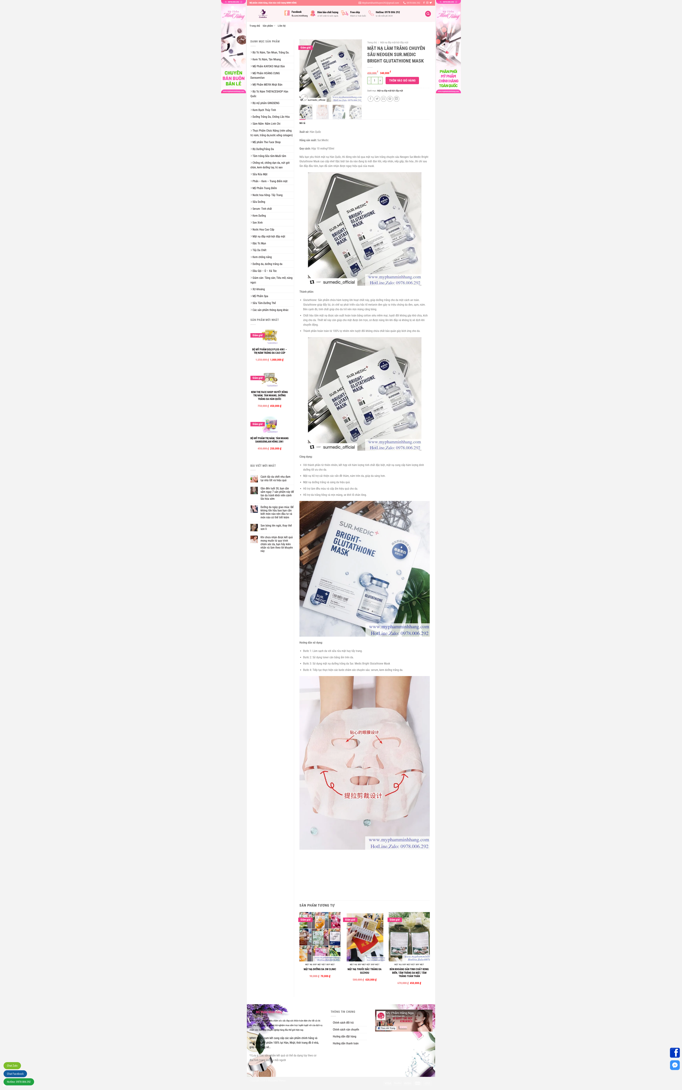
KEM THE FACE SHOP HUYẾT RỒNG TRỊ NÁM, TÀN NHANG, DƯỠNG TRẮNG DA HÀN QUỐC (269, 396)
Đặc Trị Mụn (259, 243)
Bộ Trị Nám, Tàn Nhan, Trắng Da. (271, 52)
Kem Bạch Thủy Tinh (264, 110)
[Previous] (305, 70)
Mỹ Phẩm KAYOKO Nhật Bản (269, 66)
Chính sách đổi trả (343, 1022)
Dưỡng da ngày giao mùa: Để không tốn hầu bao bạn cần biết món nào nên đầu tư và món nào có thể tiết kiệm (277, 512)
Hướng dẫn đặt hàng (344, 1036)
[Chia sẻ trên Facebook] (371, 99)
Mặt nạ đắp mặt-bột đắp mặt (269, 236)
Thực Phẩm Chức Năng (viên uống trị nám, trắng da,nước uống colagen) (271, 133)
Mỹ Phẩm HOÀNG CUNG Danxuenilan (265, 76)
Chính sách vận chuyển (346, 1029)
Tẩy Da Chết (259, 250)
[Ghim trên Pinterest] (390, 99)
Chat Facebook (15, 1073)
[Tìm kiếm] (428, 14)
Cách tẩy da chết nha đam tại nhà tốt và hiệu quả (275, 478)
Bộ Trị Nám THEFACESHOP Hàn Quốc (269, 94)
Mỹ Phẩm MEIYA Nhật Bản (267, 84)
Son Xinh (258, 222)
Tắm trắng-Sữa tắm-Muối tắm (269, 156)
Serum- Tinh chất (262, 208)
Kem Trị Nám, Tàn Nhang (267, 59)
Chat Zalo (12, 1065)
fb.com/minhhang (300, 15)
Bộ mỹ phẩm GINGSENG (266, 103)
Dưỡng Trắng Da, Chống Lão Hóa (271, 116)
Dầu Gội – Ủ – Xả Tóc (265, 271)
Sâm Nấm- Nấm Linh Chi (266, 123)
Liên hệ (282, 25)
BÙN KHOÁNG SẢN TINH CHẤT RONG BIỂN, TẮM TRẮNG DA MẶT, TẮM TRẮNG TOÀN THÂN (409, 973)
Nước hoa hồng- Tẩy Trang (268, 195)
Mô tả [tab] (302, 123)
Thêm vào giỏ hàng (402, 80)
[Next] (356, 70)
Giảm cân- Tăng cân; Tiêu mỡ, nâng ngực (271, 280)
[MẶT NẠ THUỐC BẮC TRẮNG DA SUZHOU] (364, 936)
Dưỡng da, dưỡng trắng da (267, 264)
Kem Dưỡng (259, 215)
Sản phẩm (268, 25)
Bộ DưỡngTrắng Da (263, 149)
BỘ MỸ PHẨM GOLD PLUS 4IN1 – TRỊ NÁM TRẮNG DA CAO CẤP (269, 351)
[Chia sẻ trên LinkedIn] (396, 99)
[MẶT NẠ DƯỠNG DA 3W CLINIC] (320, 936)
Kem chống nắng (262, 257)
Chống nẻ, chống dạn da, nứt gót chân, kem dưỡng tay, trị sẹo (270, 165)
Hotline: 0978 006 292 (19, 1081)
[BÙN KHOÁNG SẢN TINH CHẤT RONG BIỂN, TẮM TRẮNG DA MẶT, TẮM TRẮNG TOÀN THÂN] (409, 936)
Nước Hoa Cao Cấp (263, 229)
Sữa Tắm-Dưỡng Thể (264, 303)
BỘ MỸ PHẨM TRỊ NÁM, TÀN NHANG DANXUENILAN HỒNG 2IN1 (269, 440)
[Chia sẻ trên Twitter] (377, 99)
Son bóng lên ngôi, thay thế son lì (276, 527)
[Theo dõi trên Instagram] (427, 3)
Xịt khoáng (259, 289)
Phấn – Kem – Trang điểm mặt (270, 181)
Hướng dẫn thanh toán (346, 1043)
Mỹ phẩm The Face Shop (267, 142)
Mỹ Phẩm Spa (260, 296)
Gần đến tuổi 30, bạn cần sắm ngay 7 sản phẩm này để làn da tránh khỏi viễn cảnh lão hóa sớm (277, 493)
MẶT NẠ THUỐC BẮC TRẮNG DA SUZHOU (364, 971)
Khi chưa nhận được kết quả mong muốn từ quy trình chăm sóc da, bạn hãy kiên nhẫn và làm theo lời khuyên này (277, 544)
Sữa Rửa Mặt (260, 174)
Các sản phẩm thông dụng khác (270, 310)
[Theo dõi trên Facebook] (424, 3)
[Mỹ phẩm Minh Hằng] (264, 14)
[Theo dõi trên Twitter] (431, 3)
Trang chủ (255, 25)
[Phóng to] (304, 97)
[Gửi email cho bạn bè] (383, 99)
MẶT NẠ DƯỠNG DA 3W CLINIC (320, 969)
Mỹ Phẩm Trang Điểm (265, 188)
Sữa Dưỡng (259, 202)
